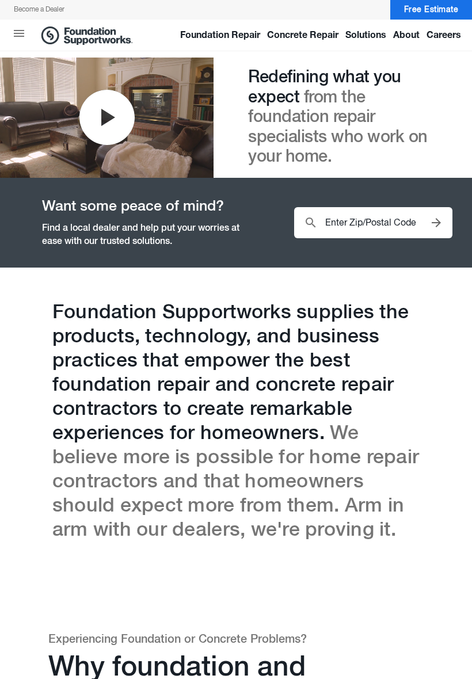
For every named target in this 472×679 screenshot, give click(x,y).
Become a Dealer (39, 9)
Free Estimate (431, 10)
